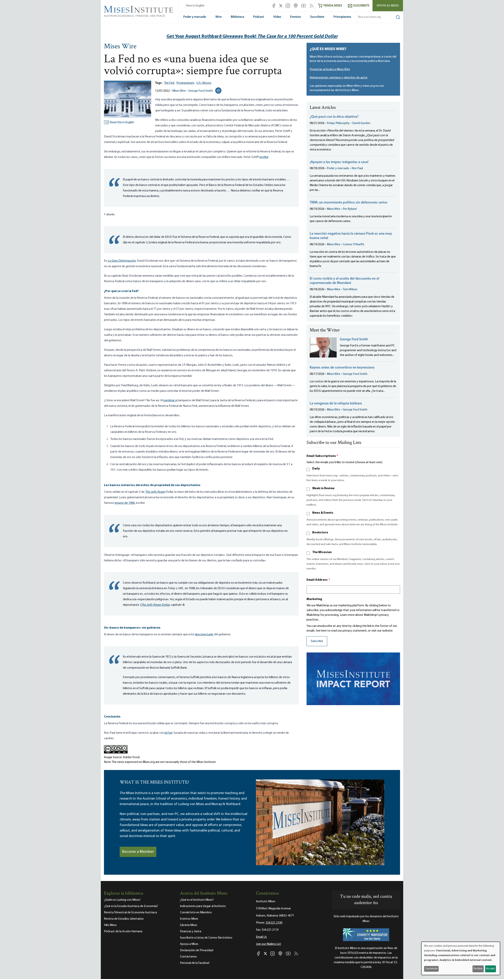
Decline (478, 968)
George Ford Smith (200, 90)
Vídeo (277, 17)
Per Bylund (350, 209)
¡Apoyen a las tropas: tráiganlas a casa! (339, 162)
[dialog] (460, 958)
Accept (490, 968)
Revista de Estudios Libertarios (124, 918)
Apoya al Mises (388, 5)
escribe (263, 157)
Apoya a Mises (189, 944)
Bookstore (320, 532)
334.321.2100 (273, 922)
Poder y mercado (194, 17)
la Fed (168, 732)
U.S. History (203, 83)
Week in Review (323, 488)
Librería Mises (188, 925)
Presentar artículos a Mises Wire (330, 69)
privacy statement (355, 630)
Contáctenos (188, 956)
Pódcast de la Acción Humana (123, 931)
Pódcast (258, 17)
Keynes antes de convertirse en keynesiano (342, 368)
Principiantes (342, 17)
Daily (316, 468)
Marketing (314, 599)
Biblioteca (237, 17)
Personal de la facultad (194, 963)
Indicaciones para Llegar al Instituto (203, 906)
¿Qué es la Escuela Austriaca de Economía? (131, 906)
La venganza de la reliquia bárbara (336, 403)
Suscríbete (317, 17)
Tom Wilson (350, 289)
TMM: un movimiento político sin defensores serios (348, 202)
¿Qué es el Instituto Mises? (197, 900)
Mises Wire (120, 47)
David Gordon (361, 123)
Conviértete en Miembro (196, 912)
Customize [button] (431, 968)
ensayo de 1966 (125, 503)
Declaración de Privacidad (196, 950)
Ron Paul (357, 168)
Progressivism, (185, 83)
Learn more (347, 615)
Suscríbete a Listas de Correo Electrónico (206, 937)
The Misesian (322, 552)
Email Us (261, 937)
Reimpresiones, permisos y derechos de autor (339, 77)
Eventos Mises (189, 918)
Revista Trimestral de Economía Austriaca (130, 912)
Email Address (318, 579)
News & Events (322, 512)
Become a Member (138, 852)
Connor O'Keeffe (353, 244)
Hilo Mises (110, 925)
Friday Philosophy (338, 123)
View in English (195, 5)
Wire (218, 17)
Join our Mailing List (268, 944)
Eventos (295, 17)
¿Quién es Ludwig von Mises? (122, 900)
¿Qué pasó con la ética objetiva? (334, 117)
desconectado (204, 634)
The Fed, (169, 83)
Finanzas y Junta (190, 931)
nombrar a (170, 400)
